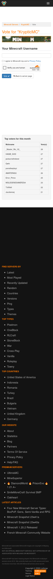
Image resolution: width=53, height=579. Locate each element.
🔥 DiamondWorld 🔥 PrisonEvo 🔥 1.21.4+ (27, 485)
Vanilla (10, 356)
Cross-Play (13, 351)
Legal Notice (30, 576)
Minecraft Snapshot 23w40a (23, 522)
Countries (12, 293)
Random (12, 288)
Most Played (14, 277)
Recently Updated (17, 283)
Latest (10, 272)
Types (10, 309)
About (10, 431)
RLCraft (11, 335)
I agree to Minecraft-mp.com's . (23, 61)
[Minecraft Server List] (3, 3)
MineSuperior (14, 478)
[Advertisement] (26, 14)
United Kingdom (16, 413)
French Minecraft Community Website (28, 532)
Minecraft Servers (11, 24)
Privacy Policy (35, 61)
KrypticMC (25, 24)
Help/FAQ (12, 462)
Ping (9, 303)
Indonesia (12, 382)
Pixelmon (12, 325)
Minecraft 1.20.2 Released (22, 527)
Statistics (12, 436)
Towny (10, 366)
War (9, 345)
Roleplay (12, 361)
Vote (6, 76)
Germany (12, 419)
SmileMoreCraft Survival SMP (24, 492)
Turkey (11, 393)
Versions (12, 298)
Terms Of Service (17, 452)
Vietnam (11, 408)
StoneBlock (13, 340)
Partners (12, 446)
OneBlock (12, 330)
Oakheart (12, 497)
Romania (12, 387)
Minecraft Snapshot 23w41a (23, 517)
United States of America (21, 377)
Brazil (10, 398)
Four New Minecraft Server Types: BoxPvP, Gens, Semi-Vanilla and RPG (28, 510)
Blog (9, 441)
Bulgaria (11, 403)
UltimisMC (13, 473)
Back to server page (23, 76)
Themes (11, 314)
